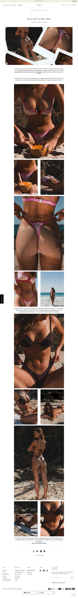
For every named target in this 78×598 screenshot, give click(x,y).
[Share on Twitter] (33, 551)
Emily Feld (17, 72)
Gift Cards (29, 572)
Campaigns (14, 5)
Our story (5, 570)
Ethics (4, 572)
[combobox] (31, 592)
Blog (35, 10)
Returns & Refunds (19, 572)
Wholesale (29, 574)
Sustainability (19, 5)
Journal (4, 576)
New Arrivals (5, 5)
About (4, 567)
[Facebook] (43, 570)
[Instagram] (40, 570)
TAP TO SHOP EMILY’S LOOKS (39, 543)
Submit (72, 577)
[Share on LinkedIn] (41, 551)
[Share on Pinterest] (37, 551)
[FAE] (55, 568)
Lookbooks (5, 578)
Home (32, 10)
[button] (63, 5)
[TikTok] (47, 570)
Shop (10, 5)
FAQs (16, 580)
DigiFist (20, 588)
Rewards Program (31, 570)
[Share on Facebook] (44, 551)
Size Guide (17, 576)
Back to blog (40, 555)
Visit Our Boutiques (7, 580)
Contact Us (17, 578)
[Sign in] (70, 5)
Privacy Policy (18, 574)
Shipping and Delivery (20, 570)
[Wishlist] (72, 5)
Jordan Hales (38, 72)
